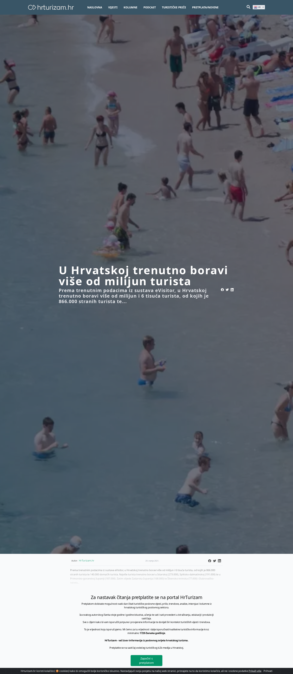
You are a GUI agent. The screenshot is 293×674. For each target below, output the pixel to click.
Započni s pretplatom (146, 661)
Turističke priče (174, 7)
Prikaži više (255, 671)
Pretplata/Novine (205, 7)
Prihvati (268, 671)
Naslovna (94, 7)
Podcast (149, 7)
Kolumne (130, 7)
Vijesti (113, 7)
